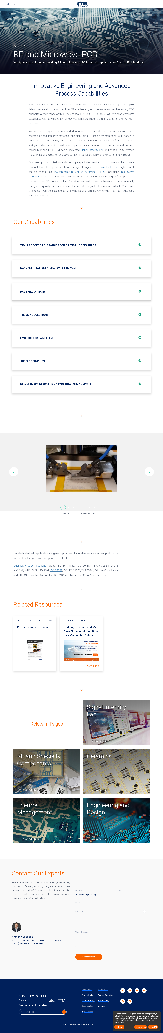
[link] (135, 993)
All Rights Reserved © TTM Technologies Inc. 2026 (81, 1024)
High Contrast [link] (87, 1012)
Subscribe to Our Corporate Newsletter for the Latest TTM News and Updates (42, 1000)
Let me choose (140, 1027)
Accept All (153, 1027)
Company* (116, 891)
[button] (8, 4)
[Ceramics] (116, 771)
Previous (13, 472)
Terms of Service (105, 995)
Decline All (119, 1027)
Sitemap (101, 1006)
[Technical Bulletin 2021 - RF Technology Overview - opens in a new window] (34, 643)
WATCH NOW (93, 666)
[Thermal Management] (46, 820)
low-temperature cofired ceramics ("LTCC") (80, 171)
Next (149, 472)
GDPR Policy (103, 1001)
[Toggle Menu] (154, 3)
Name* (78, 891)
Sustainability (87, 1006)
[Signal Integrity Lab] (116, 722)
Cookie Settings (88, 1001)
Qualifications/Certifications (29, 565)
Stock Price (103, 990)
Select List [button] (144, 911)
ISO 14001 (56, 570)
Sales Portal (87, 990)
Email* (78, 902)
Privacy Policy (88, 995)
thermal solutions (108, 167)
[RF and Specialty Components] (46, 771)
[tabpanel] (81, 469)
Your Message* (82, 932)
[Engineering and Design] (116, 820)
